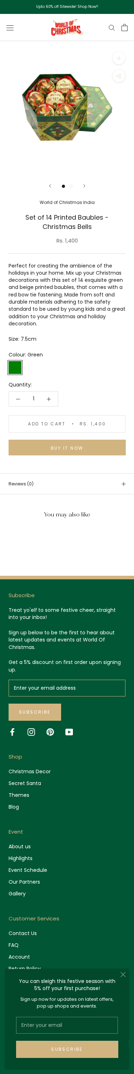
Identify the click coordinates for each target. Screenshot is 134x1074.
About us (20, 846)
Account (19, 956)
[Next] (84, 186)
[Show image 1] (63, 186)
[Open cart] (124, 27)
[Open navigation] (10, 27)
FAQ (14, 945)
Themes (19, 795)
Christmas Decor (30, 771)
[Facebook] (12, 732)
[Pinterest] (50, 732)
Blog (14, 806)
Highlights (21, 858)
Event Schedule (28, 870)
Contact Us (23, 933)
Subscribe (67, 1049)
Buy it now (67, 448)
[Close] (123, 974)
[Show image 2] (71, 186)
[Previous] (50, 186)
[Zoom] (119, 58)
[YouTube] (69, 732)
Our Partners (24, 881)
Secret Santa (25, 783)
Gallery (17, 893)
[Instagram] (31, 732)
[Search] (112, 27)
